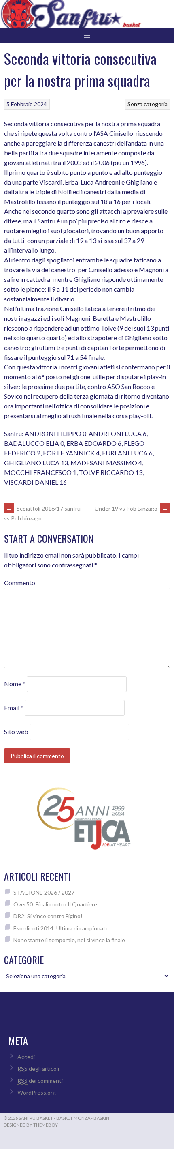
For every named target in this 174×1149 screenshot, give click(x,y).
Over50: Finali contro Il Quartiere (55, 904)
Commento (19, 582)
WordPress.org (36, 1092)
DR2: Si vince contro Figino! (48, 916)
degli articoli (38, 1068)
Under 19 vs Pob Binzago (131, 508)
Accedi (26, 1056)
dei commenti (40, 1080)
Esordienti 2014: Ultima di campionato (61, 928)
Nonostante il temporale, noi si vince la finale (69, 939)
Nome (14, 683)
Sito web (16, 731)
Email (13, 707)
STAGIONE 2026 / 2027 (43, 892)
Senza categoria (147, 104)
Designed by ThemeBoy (31, 1125)
